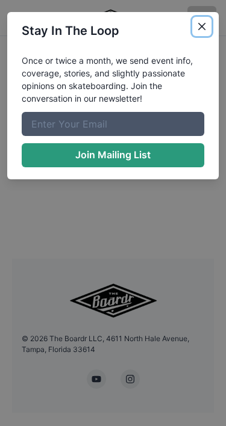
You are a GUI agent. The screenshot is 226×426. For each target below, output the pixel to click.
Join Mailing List (113, 155)
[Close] (202, 26)
